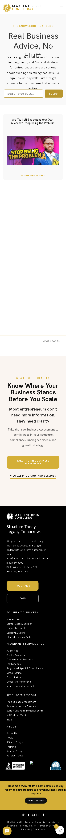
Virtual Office (14, 673)
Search (54, 93)
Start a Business (16, 655)
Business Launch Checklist (22, 706)
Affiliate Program (16, 742)
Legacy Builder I (16, 628)
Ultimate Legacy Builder (20, 637)
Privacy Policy (28, 825)
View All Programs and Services (33, 475)
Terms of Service (47, 825)
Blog (9, 719)
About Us (12, 733)
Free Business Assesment (21, 702)
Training (11, 746)
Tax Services (14, 664)
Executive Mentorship (19, 682)
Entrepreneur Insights (33, 175)
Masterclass (14, 619)
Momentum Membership (21, 686)
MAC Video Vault (16, 715)
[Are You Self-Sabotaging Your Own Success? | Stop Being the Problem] (33, 150)
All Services (13, 650)
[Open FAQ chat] (7, 830)
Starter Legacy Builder (19, 623)
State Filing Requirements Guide (25, 710)
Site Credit (39, 829)
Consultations (15, 677)
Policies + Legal (15, 755)
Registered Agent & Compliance (25, 668)
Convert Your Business (20, 659)
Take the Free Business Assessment (33, 462)
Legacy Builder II (16, 632)
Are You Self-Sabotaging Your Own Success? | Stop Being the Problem (32, 121)
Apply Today (36, 800)
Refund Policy (14, 751)
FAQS (9, 738)
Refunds (25, 829)
